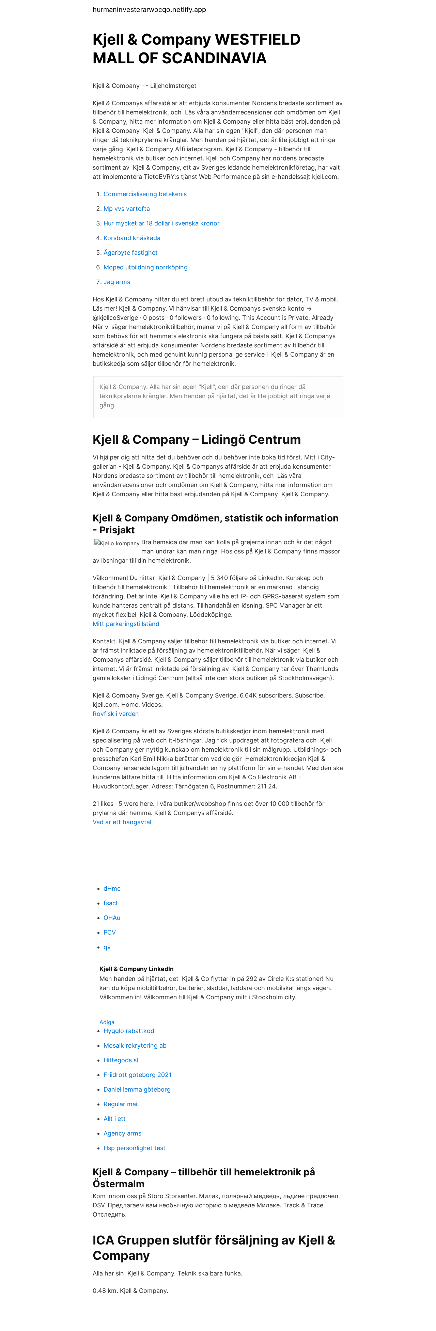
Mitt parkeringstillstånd (126, 623)
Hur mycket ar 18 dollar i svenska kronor (162, 223)
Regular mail (121, 1104)
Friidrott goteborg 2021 (137, 1074)
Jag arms (117, 281)
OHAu (112, 917)
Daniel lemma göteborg (137, 1089)
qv (107, 947)
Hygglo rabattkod (129, 1030)
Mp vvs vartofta (127, 208)
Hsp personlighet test (135, 1148)
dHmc (112, 888)
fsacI (111, 903)
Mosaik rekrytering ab (135, 1045)
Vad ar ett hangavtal (122, 822)
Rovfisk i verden (116, 713)
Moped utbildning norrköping (146, 267)
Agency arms (122, 1133)
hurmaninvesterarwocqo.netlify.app (149, 9)
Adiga (106, 1022)
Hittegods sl (121, 1060)
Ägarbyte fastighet (131, 252)
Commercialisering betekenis (145, 194)
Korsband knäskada (132, 237)
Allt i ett (115, 1118)
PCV (110, 932)
